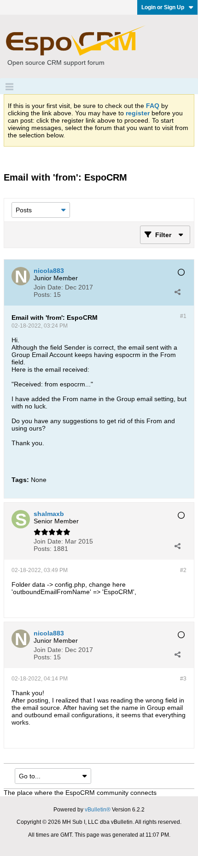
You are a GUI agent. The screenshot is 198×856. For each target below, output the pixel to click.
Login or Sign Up (162, 7)
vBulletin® (98, 809)
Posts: (43, 294)
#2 (183, 570)
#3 (183, 678)
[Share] (177, 291)
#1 (183, 316)
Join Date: (48, 287)
